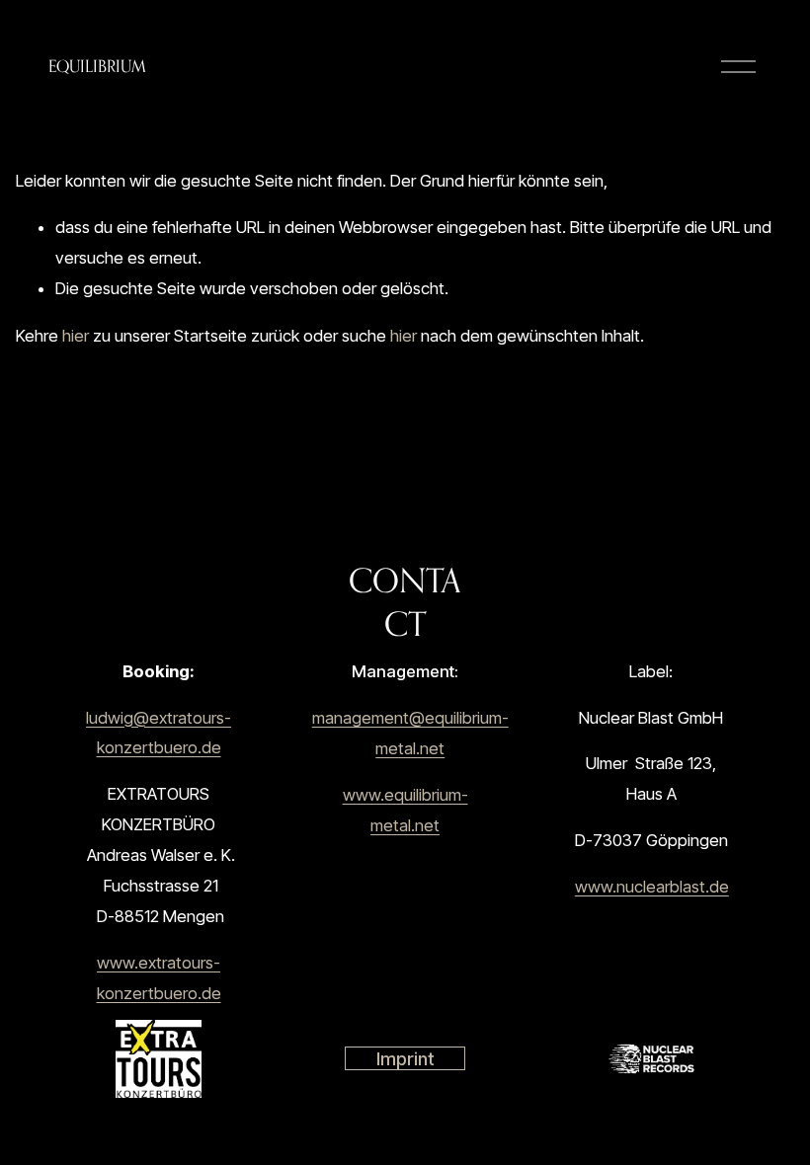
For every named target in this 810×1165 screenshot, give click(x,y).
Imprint (405, 1058)
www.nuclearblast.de (652, 886)
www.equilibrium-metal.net (405, 810)
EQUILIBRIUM (97, 66)
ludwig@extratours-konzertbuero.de (158, 733)
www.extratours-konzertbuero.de (159, 978)
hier (75, 336)
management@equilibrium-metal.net (410, 733)
